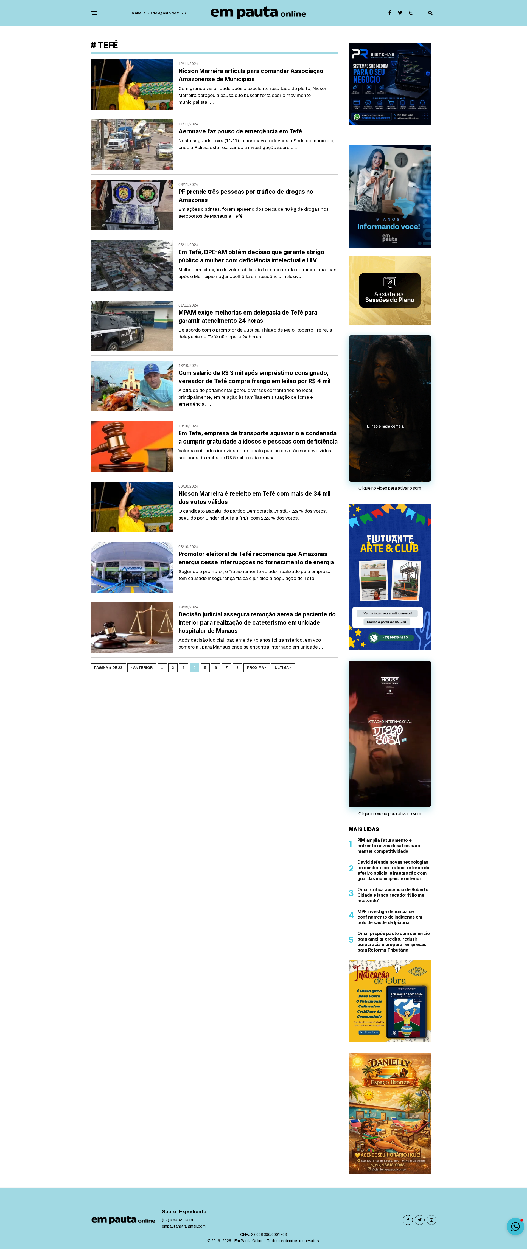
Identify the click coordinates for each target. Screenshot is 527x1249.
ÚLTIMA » (283, 668)
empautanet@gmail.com (184, 1164)
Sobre (169, 1149)
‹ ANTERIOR (142, 668)
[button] (515, 1226)
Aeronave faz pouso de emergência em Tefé (240, 131)
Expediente (192, 1149)
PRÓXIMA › (256, 668)
